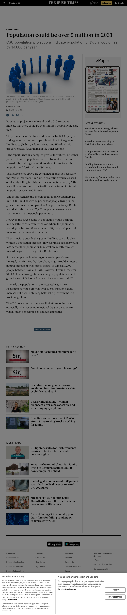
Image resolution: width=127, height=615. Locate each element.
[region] (63, 594)
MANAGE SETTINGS (115, 597)
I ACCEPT (115, 590)
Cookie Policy (12, 600)
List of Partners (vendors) (67, 589)
